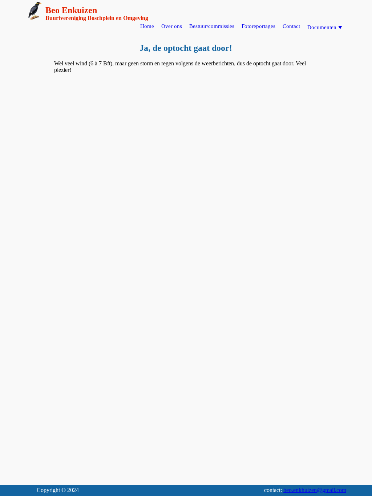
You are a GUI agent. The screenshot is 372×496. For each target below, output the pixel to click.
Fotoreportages (258, 26)
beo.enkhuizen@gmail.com (314, 490)
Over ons (171, 26)
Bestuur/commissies (211, 26)
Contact (291, 26)
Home (147, 26)
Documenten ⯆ (325, 27)
